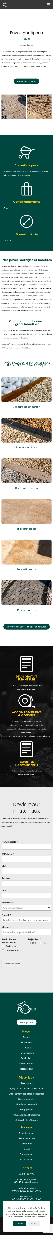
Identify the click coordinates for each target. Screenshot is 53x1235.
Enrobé (26, 1148)
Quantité (6, 915)
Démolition (26, 1143)
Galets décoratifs (26, 1098)
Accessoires (27, 1083)
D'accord (19, 1223)
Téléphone (8, 853)
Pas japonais (26, 1109)
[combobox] (26, 908)
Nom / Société (10, 841)
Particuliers (26, 1058)
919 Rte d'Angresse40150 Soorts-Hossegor (26, 1180)
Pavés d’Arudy (26, 610)
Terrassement (26, 1159)
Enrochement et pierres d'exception (26, 1093)
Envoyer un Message (12, 963)
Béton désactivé (26, 1138)
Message (6, 927)
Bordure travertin (26, 488)
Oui (34, 943)
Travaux (27, 1047)
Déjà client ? (35, 939)
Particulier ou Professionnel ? (10, 941)
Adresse (7, 878)
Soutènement (26, 1154)
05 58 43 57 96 (26, 1173)
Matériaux (8, 902)
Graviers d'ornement (26, 1104)
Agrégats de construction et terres (26, 1088)
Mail (5, 866)
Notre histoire (26, 1052)
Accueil (26, 1037)
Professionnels (26, 1063)
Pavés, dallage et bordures (26, 1114)
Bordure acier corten (26, 407)
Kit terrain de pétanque (26, 1120)
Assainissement (26, 1133)
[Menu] (48, 4)
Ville (5, 890)
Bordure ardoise (26, 447)
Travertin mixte (26, 569)
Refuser (34, 1223)
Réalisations (26, 1068)
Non (45, 943)
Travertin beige (27, 529)
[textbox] (25, 907)
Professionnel (13, 950)
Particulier (11, 946)
